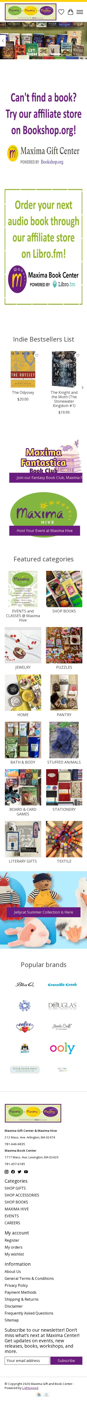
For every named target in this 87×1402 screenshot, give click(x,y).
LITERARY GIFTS (23, 861)
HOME (23, 714)
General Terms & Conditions (29, 1278)
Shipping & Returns (22, 1299)
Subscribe (66, 1360)
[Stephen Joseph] (62, 1070)
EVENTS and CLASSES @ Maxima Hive (23, 615)
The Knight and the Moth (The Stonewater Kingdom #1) (64, 399)
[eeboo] (24, 1027)
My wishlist (14, 1254)
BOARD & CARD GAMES (23, 811)
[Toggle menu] (79, 12)
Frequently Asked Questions (29, 1313)
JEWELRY (23, 667)
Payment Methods (20, 1292)
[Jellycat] (24, 1049)
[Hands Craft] (62, 1027)
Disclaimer (14, 1306)
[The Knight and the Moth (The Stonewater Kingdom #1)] (64, 369)
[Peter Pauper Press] (24, 1070)
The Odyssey (23, 392)
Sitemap (12, 1320)
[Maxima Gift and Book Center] (31, 12)
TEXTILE (64, 861)
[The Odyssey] (23, 369)
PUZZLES (64, 667)
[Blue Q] (24, 985)
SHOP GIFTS (15, 1188)
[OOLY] (62, 1049)
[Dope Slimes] (24, 1006)
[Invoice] (46, 1395)
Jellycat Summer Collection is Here (43, 912)
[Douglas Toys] (62, 1006)
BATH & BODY (22, 762)
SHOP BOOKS (64, 611)
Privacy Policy (16, 1285)
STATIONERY (64, 809)
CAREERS (12, 1222)
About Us (13, 1271)
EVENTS (12, 1216)
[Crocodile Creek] (62, 985)
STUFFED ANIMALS (64, 762)
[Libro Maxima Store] (43, 247)
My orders (14, 1247)
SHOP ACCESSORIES (22, 1195)
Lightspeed (30, 1388)
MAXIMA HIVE (17, 1209)
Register (12, 1240)
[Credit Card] (39, 1395)
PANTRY (64, 714)
